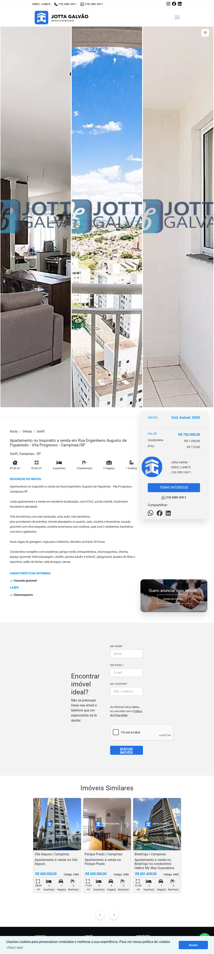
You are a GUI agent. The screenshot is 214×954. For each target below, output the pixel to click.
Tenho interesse (173, 487)
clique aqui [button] (15, 947)
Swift (41, 431)
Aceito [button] (193, 945)
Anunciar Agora (173, 599)
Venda (27, 431)
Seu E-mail (117, 665)
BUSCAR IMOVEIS (126, 751)
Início (14, 431)
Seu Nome (116, 646)
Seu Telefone (119, 684)
